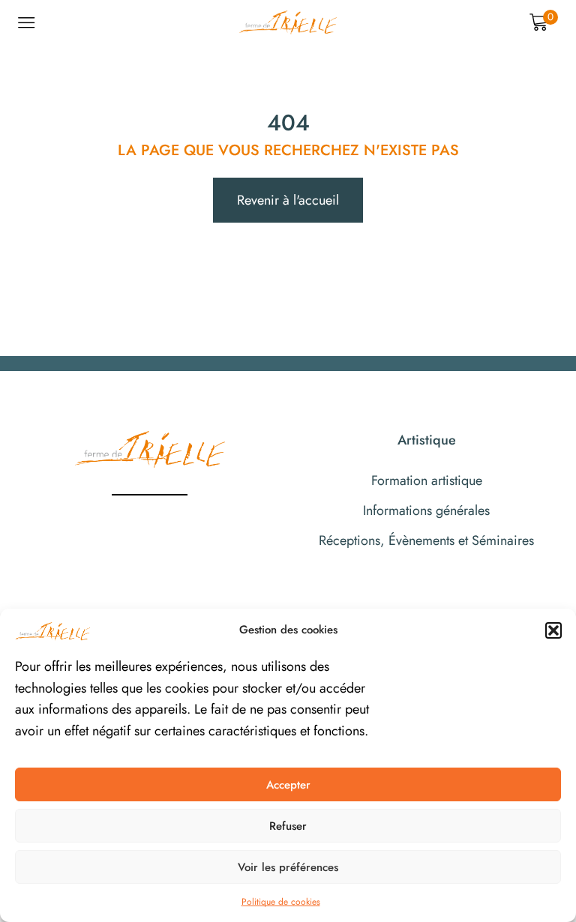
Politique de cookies (281, 902)
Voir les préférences (288, 867)
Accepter (288, 785)
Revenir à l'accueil (288, 200)
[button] (553, 630)
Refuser (288, 826)
